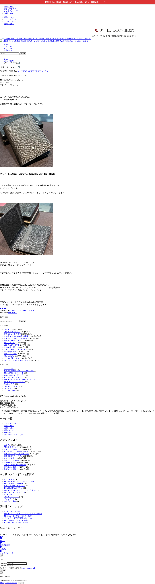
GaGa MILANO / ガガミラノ (14, 375)
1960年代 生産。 (10, 347)
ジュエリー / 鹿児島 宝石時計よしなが (18, 518)
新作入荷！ (12, 313)
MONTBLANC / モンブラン (38, 71)
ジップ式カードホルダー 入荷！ (16, 360)
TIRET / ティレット (11, 386)
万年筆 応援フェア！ (12, 332)
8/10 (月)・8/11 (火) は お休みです (16, 338)
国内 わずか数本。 (11, 351)
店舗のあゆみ (9, 430)
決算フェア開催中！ (11, 345)
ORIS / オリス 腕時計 (12, 511)
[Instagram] (2, 537)
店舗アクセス (9, 7)
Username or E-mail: (7, 580)
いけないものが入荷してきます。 (23, 310)
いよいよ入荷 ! (9, 343)
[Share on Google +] (5, 308)
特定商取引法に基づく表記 (14, 435)
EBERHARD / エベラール (13, 373)
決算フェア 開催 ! (10, 354)
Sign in (3, 570)
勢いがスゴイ (9, 356)
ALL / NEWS (22, 71)
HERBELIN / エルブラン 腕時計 (16, 522)
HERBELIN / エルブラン (13, 377)
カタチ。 (7, 329)
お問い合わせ (9, 13)
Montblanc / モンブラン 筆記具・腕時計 (18, 516)
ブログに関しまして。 (12, 358)
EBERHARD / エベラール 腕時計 (16, 520)
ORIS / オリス (9, 384)
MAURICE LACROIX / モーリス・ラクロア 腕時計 (23, 514)
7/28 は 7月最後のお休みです (15, 349)
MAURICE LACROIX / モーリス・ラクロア (20, 379)
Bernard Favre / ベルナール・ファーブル (19, 371)
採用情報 (7, 432)
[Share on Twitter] (2, 308)
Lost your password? (28, 568)
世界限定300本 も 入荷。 (13, 340)
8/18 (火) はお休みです (12, 334)
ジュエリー (8, 388)
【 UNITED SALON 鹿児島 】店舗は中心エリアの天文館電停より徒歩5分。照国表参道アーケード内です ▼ (77, 2)
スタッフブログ (10, 9)
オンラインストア (11, 11)
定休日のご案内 (10, 390)
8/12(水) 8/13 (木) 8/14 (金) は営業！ (17, 336)
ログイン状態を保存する (12, 568)
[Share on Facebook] (0, 308)
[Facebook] (0, 537)
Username (3, 563)
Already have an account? (8, 583)
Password (3, 566)
